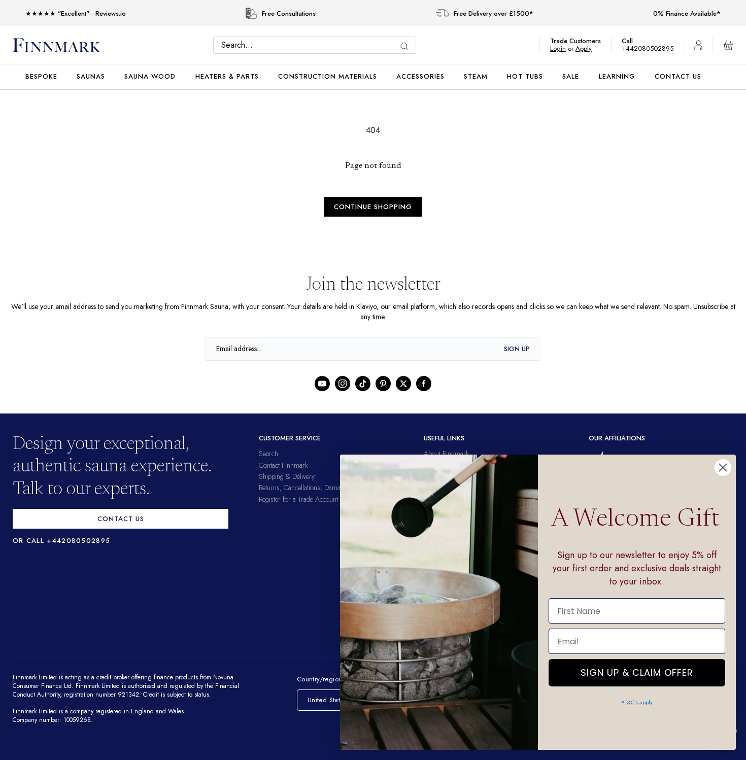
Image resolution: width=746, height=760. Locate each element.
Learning (617, 76)
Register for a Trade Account (298, 499)
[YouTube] (322, 383)
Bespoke (41, 76)
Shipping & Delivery (287, 476)
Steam (476, 76)
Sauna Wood (150, 76)
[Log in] (698, 45)
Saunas (91, 76)
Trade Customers (580, 41)
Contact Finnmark (283, 465)
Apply (588, 48)
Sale (570, 76)
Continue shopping (373, 207)
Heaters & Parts (227, 76)
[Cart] (728, 45)
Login (563, 48)
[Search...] (407, 46)
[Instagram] (342, 383)
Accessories (420, 76)
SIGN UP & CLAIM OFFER (637, 670)
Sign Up (517, 349)
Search (268, 453)
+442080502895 (650, 48)
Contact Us (678, 76)
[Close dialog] (723, 467)
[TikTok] (362, 383)
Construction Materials (327, 76)
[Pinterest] (383, 383)
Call (632, 41)
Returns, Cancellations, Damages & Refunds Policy (329, 487)
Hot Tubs (525, 76)
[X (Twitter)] (403, 383)
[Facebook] (423, 383)
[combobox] (317, 45)
